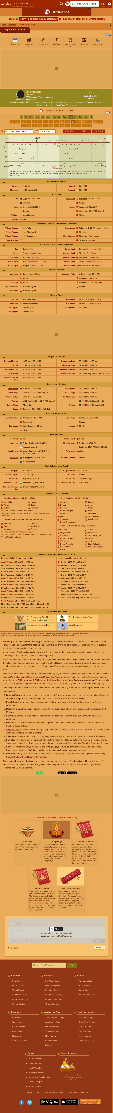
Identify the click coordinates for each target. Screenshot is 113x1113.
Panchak (16, 1017)
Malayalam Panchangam (39, 1077)
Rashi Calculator (36, 1068)
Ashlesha (83, 199)
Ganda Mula (26, 677)
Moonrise (14, 190)
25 (62, 125)
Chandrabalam (15, 498)
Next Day (98, 131)
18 (23, 125)
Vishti (81, 211)
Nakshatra (70, 199)
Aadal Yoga (60, 105)
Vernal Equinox (18, 990)
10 (62, 122)
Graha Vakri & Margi (54, 999)
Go (72, 965)
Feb (32, 117)
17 (100, 122)
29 (84, 125)
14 (84, 122)
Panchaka (14, 677)
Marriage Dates (85, 981)
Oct (75, 117)
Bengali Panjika (35, 1082)
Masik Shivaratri (79, 102)
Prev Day (70, 131)
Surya (93, 743)
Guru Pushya (51, 1040)
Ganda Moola (99, 102)
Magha (82, 203)
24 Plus (69, 110)
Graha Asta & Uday (53, 994)
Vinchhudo (37, 677)
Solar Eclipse (18, 981)
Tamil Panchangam (86, 1017)
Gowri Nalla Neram (86, 1022)
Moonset (71, 190)
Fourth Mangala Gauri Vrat (39, 102)
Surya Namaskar (33, 747)
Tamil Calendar (85, 1027)
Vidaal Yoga (71, 105)
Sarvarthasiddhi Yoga (54, 1017)
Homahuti (14, 439)
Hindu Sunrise (35, 1063)
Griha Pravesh (84, 985)
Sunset (72, 186)
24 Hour (59, 110)
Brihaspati (104, 743)
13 (78, 122)
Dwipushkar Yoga (51, 677)
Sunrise (15, 186)
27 (73, 125)
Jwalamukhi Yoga (65, 680)
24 (56, 125)
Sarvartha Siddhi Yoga (46, 105)
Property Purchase (86, 994)
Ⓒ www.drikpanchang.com (73, 1077)
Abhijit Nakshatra (19, 1040)
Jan (26, 117)
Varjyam (14, 401)
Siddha (26, 211)
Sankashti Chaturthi (15, 757)
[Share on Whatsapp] (39, 772)
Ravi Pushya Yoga (84, 677)
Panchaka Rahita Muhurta (12, 558)
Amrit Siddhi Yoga (37, 680)
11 (68, 122)
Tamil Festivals (84, 1036)
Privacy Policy (73, 1079)
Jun (54, 117)
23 (51, 125)
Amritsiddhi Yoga (52, 1022)
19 (29, 125)
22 (45, 125)
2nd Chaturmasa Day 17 (18, 102)
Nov (81, 117)
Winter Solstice (18, 1004)
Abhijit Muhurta (13, 729)
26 (67, 125)
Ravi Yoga (51, 680)
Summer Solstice (19, 994)
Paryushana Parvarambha (61, 102)
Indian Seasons (35, 1059)
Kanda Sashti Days (86, 1040)
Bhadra (90, 102)
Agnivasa (14, 443)
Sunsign (14, 282)
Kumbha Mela (35, 1086)
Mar (37, 117)
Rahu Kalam (13, 389)
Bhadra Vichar (18, 1027)
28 (78, 125)
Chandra (86, 743)
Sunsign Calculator (37, 1072)
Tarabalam (70, 498)
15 (89, 122)
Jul (59, 117)
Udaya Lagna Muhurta (67, 558)
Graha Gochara (52, 1004)
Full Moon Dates (52, 981)
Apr (43, 117)
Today (84, 131)
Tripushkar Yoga (67, 677)
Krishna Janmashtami (38, 757)
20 (34, 125)
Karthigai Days (84, 1031)
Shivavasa (14, 458)
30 (89, 125)
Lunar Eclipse (18, 985)
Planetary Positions (53, 990)
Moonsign (14, 274)
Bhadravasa (13, 451)
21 (40, 125)
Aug (64, 117)
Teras (25, 199)
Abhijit (15, 365)
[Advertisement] (56, 69)
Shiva (25, 207)
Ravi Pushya (50, 1036)
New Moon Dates (52, 985)
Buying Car (83, 990)
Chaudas (26, 203)
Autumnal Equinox (20, 999)
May (48, 117)
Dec (86, 117)
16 (95, 122)
